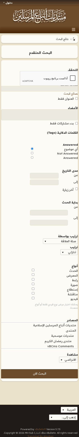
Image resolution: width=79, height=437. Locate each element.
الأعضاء (73, 107)
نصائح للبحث (71, 93)
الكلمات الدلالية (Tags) (62, 132)
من (76, 175)
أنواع (75, 265)
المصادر (72, 319)
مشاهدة (72, 354)
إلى (75, 182)
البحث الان (39, 373)
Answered (70, 144)
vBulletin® (40, 429)
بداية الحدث (70, 202)
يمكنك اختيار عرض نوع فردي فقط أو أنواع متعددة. (56, 306)
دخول (9, 2)
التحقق (73, 69)
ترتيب (74, 246)
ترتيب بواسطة (68, 235)
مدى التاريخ (70, 170)
